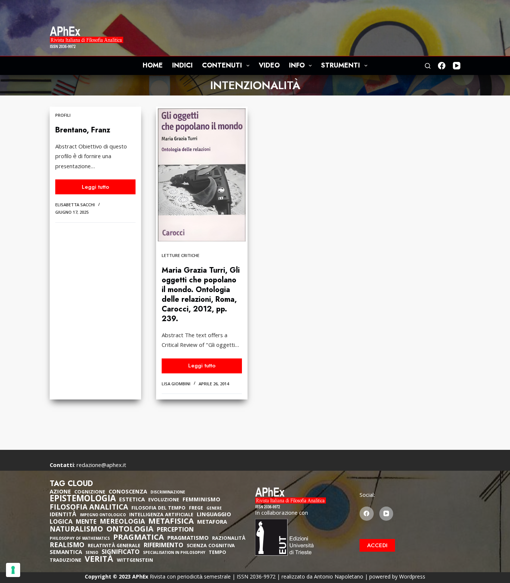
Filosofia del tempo (158, 508)
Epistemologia (83, 499)
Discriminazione (167, 493)
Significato (121, 552)
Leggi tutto (100, 188)
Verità (99, 560)
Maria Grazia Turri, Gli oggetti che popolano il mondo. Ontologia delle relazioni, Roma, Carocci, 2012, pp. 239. (201, 294)
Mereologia (122, 522)
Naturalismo (76, 530)
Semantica (66, 553)
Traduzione (65, 560)
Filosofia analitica (89, 508)
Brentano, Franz (82, 130)
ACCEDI (377, 545)
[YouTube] (456, 65)
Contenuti (222, 65)
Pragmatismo (188, 539)
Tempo (217, 553)
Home (153, 65)
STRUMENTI (340, 65)
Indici (182, 65)
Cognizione (89, 492)
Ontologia (129, 530)
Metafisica (171, 522)
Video (269, 65)
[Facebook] (441, 65)
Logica (61, 522)
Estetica (132, 500)
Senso (91, 553)
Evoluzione (163, 500)
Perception (175, 530)
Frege (196, 508)
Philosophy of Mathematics (80, 539)
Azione (60, 492)
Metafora (212, 523)
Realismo (67, 545)
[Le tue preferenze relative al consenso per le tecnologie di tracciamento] (13, 570)
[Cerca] (427, 66)
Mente (86, 522)
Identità (63, 515)
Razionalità (228, 538)
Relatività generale (114, 546)
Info (297, 65)
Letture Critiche (180, 256)
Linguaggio (214, 515)
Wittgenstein (135, 560)
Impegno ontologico (103, 516)
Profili (63, 115)
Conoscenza (128, 492)
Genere (214, 509)
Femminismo (201, 500)
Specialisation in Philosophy (174, 553)
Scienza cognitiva (211, 546)
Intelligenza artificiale (161, 515)
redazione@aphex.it (101, 466)
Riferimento (163, 546)
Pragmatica (138, 538)
